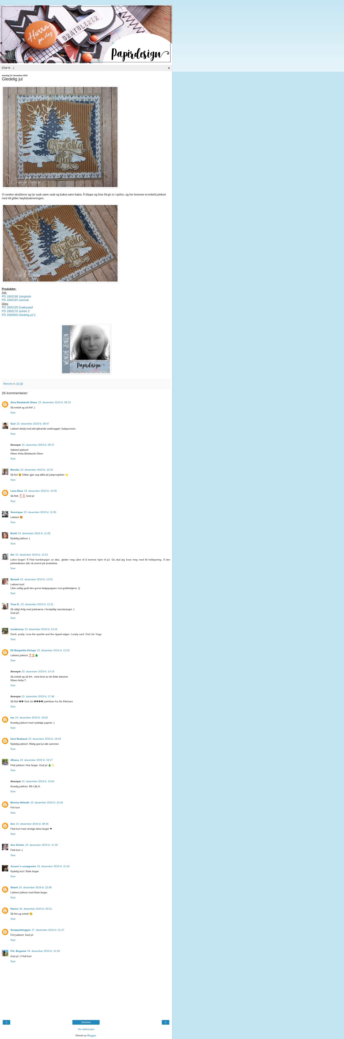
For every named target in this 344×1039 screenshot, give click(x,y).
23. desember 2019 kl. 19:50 (38, 781)
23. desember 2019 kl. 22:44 (46, 802)
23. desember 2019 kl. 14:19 (38, 671)
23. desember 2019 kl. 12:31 (37, 604)
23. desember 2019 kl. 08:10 (54, 402)
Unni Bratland (18, 738)
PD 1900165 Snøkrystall (17, 307)
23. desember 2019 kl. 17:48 (38, 696)
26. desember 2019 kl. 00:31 (35, 908)
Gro (12, 823)
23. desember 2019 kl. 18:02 (31, 717)
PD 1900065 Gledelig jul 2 (18, 314)
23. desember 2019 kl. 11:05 (40, 512)
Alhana (14, 760)
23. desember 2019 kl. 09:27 (38, 444)
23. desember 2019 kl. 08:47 (33, 423)
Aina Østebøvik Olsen (23, 402)
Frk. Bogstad (18, 951)
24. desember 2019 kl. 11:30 (41, 844)
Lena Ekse (16, 490)
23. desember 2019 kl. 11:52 (31, 554)
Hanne (14, 908)
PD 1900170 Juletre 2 (16, 311)
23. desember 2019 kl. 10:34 (36, 469)
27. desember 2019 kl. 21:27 (48, 929)
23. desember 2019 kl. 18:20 (44, 738)
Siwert (14, 887)
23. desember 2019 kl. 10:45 (40, 490)
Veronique (16, 512)
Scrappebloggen (20, 929)
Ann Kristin (17, 844)
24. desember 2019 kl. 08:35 (32, 823)
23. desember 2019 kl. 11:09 (34, 533)
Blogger (91, 1035)
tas (12, 717)
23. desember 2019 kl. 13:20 (53, 650)
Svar (13, 412)
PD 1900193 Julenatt (15, 300)
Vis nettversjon (86, 1029)
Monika (14, 469)
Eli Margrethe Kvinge (23, 650)
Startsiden (86, 1022)
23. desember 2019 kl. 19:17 (36, 760)
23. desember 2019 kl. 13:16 (41, 629)
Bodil (13, 533)
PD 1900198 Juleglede (17, 296)
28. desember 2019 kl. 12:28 (43, 951)
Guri (13, 423)
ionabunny (17, 629)
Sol (12, 554)
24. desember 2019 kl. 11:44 (53, 866)
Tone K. (15, 604)
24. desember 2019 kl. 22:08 (35, 887)
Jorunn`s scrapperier (23, 866)
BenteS (14, 579)
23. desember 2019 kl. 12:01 (36, 579)
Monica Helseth (19, 802)
